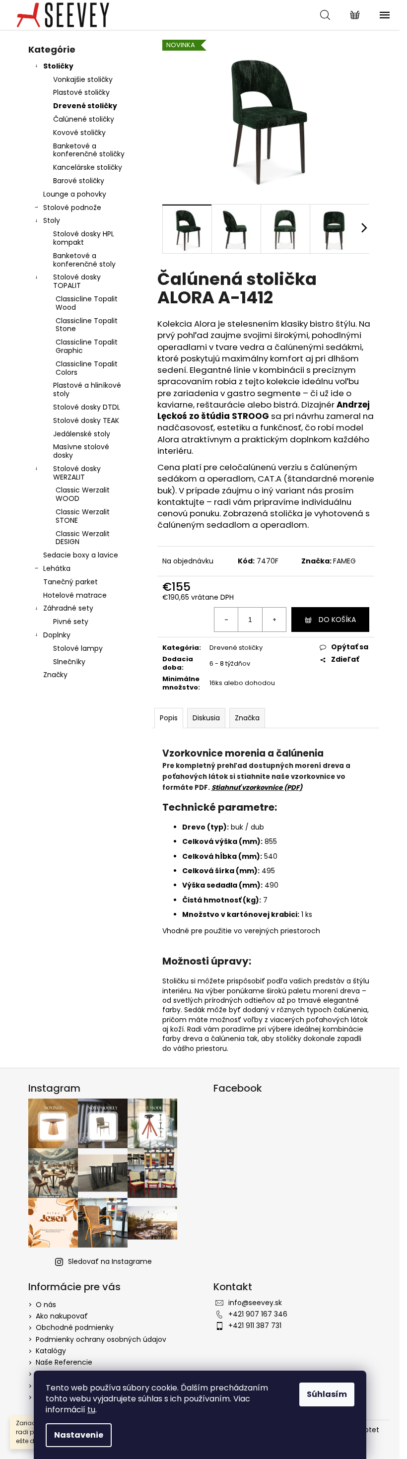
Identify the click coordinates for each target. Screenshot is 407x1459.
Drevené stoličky (85, 106)
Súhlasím (327, 1394)
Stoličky (58, 66)
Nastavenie (78, 1435)
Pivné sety (70, 621)
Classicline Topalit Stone (87, 325)
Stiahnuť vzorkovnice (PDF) (256, 787)
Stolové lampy (78, 648)
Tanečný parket (70, 582)
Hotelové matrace (75, 595)
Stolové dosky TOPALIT (77, 281)
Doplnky (56, 635)
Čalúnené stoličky (83, 119)
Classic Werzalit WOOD (83, 494)
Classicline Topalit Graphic (87, 346)
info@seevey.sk (255, 1303)
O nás (46, 1305)
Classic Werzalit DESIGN (83, 538)
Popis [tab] (169, 718)
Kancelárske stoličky (87, 167)
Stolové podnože (72, 207)
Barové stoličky (78, 181)
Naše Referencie (64, 1362)
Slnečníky (69, 662)
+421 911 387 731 (254, 1325)
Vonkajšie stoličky (83, 79)
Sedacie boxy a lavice (80, 555)
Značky (55, 675)
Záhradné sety (68, 608)
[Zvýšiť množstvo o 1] (274, 619)
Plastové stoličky (81, 92)
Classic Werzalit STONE (83, 516)
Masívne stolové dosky (81, 451)
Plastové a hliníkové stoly (87, 389)
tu (91, 1409)
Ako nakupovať (62, 1316)
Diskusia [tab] (206, 718)
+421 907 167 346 (257, 1314)
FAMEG (344, 561)
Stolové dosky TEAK (86, 420)
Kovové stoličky (79, 133)
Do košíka (337, 620)
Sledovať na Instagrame (110, 1261)
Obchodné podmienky (75, 1327)
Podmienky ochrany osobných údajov (101, 1339)
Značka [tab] (247, 718)
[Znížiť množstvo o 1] (226, 619)
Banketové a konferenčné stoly (84, 260)
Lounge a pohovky (74, 194)
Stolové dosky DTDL (86, 407)
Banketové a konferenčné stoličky (89, 150)
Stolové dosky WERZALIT (77, 473)
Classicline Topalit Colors (87, 368)
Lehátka (56, 568)
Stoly (51, 220)
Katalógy (51, 1351)
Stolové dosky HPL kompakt (83, 238)
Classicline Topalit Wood (87, 303)
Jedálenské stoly (81, 434)
